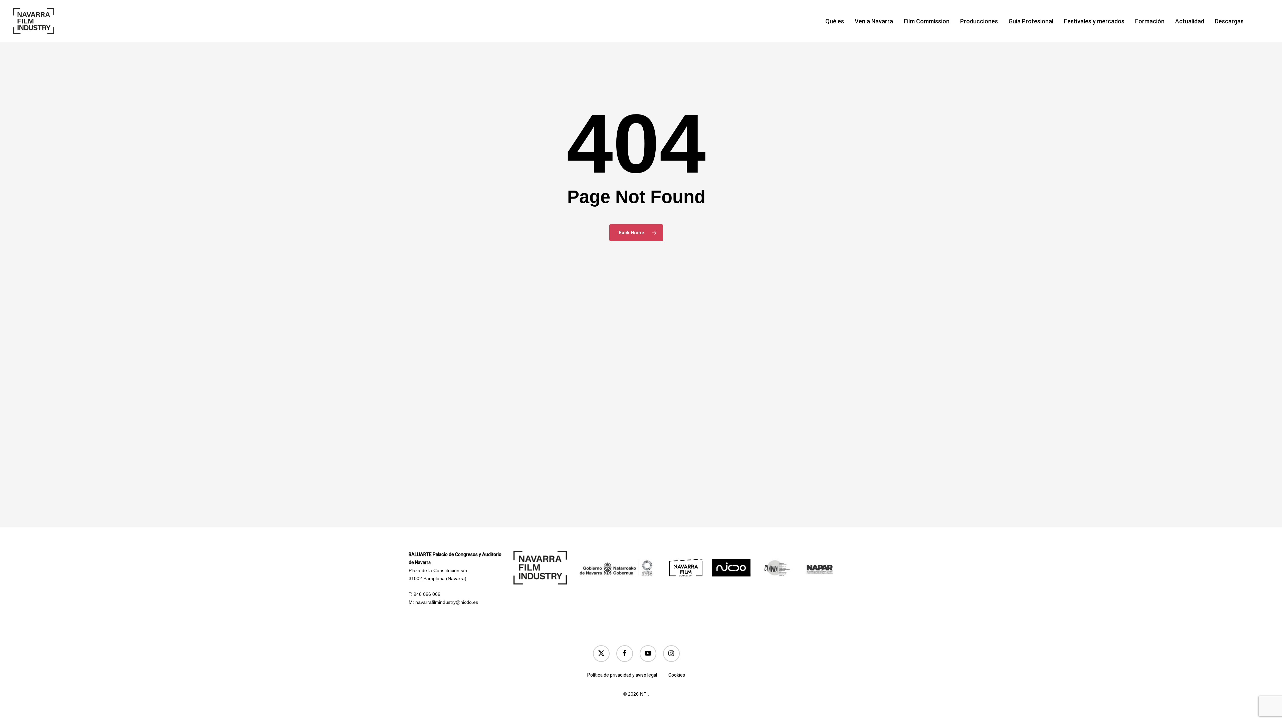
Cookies (676, 675)
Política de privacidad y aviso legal (622, 675)
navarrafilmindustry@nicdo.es (446, 602)
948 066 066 (427, 594)
